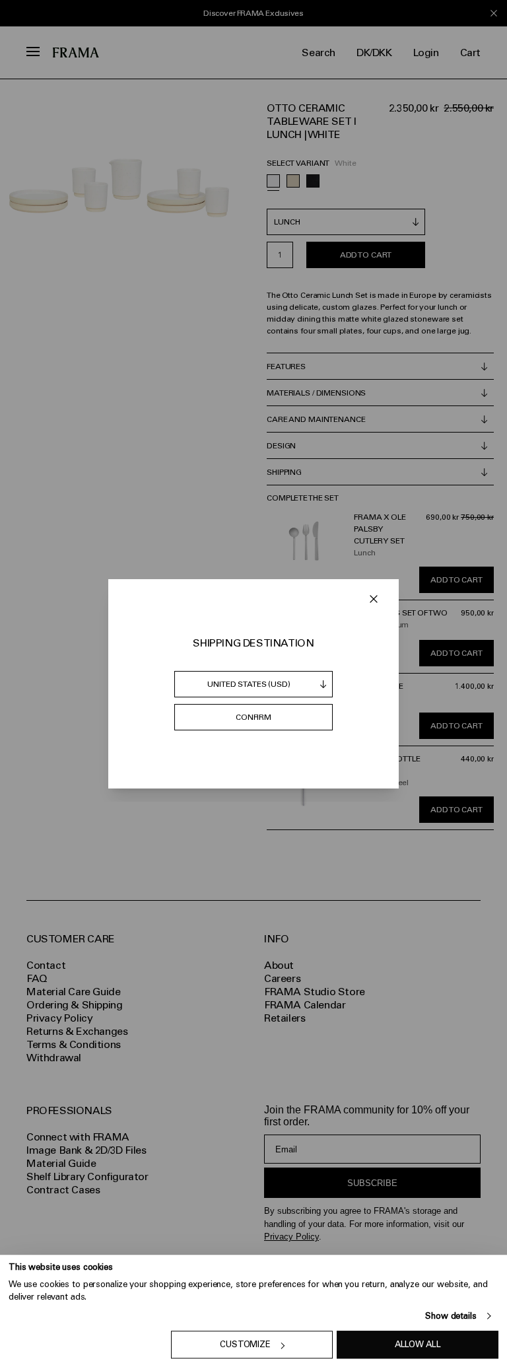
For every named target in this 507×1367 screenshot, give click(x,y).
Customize (245, 1345)
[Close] (373, 599)
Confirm (253, 717)
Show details (450, 1316)
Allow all (418, 1345)
